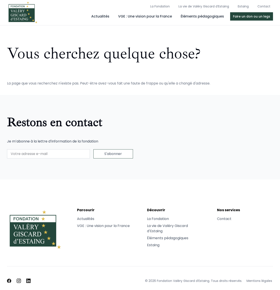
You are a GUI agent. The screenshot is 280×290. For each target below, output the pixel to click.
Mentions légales (259, 281)
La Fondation (160, 6)
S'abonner (113, 153)
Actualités (100, 16)
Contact (263, 6)
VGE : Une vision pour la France (145, 16)
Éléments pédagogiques (202, 16)
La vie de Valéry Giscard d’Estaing (203, 6)
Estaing (243, 6)
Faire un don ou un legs (251, 16)
